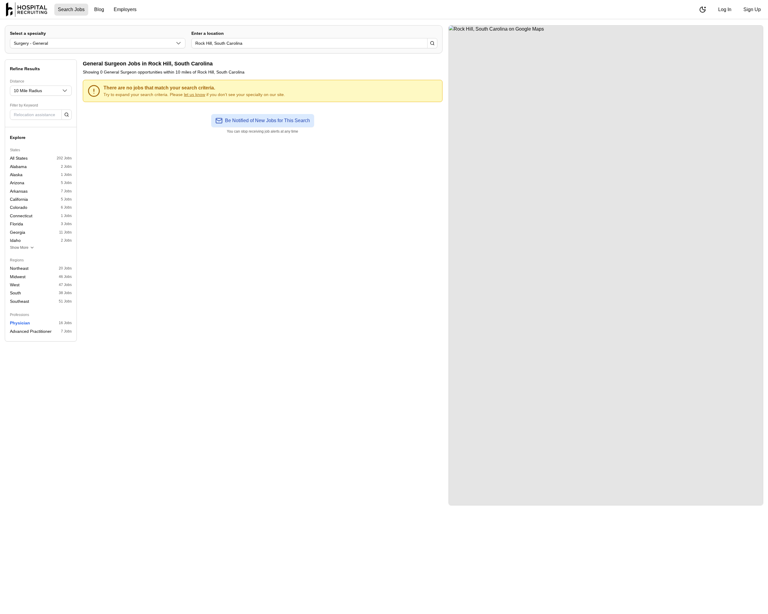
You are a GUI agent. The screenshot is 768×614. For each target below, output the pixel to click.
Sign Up (752, 9)
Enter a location (207, 33)
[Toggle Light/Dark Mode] (703, 10)
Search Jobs (71, 9)
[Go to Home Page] (26, 9)
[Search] (432, 43)
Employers (125, 9)
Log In (724, 9)
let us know (194, 94)
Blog (99, 9)
